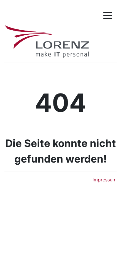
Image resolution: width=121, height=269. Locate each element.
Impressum (105, 180)
